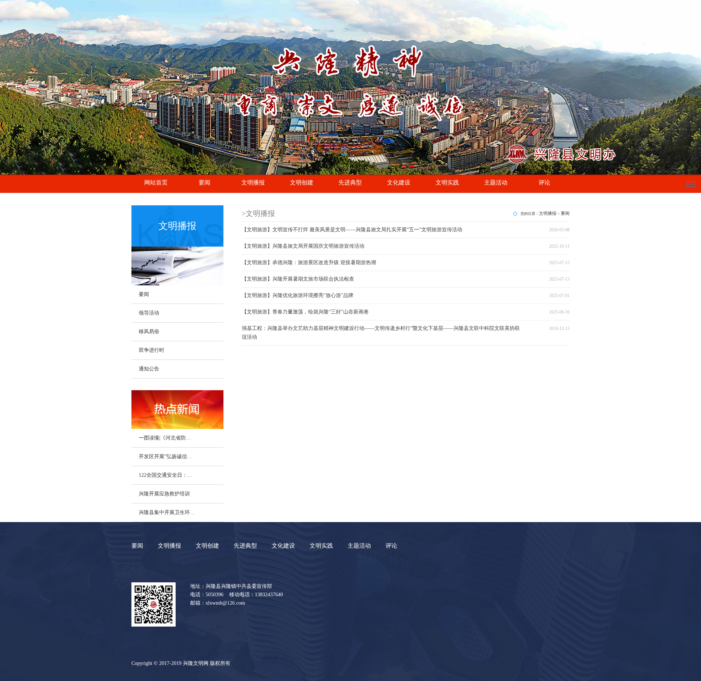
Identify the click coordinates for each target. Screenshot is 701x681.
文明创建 (301, 182)
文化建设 (398, 182)
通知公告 (149, 369)
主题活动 (495, 182)
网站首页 (156, 182)
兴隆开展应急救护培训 (164, 494)
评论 (544, 182)
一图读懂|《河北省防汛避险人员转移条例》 (167, 438)
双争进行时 (151, 350)
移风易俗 (149, 331)
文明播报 (253, 182)
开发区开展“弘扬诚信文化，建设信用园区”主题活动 (167, 456)
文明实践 (447, 182)
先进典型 (350, 182)
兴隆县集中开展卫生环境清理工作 (167, 512)
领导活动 (149, 313)
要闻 (204, 182)
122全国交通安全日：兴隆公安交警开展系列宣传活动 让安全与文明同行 (167, 475)
